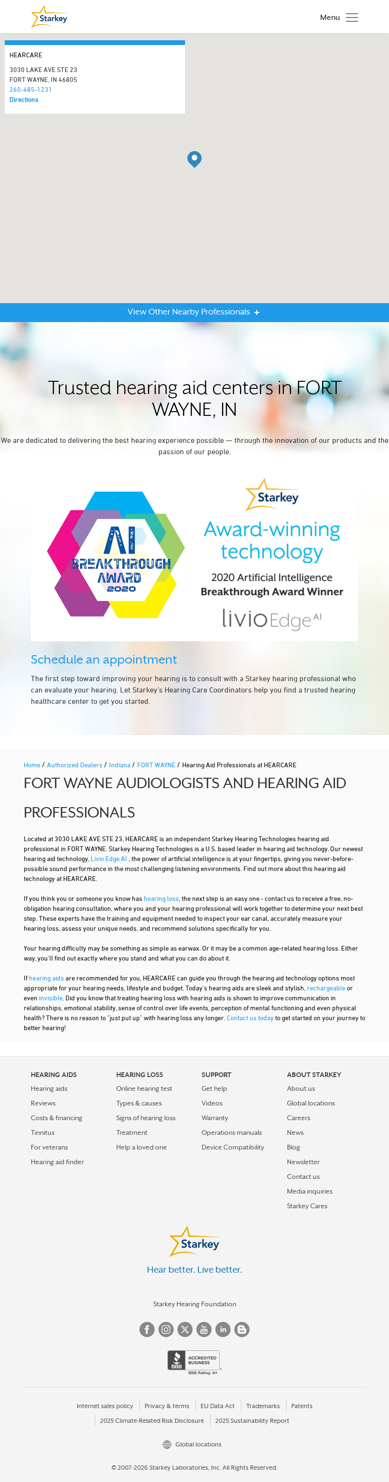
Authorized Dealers (75, 765)
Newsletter (303, 1162)
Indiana (120, 765)
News (295, 1132)
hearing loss (161, 898)
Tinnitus (43, 1132)
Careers (298, 1118)
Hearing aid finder (57, 1162)
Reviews (43, 1103)
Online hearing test (144, 1088)
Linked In (223, 1329)
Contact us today (250, 1018)
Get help (214, 1088)
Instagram (166, 1329)
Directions (23, 99)
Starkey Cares (307, 1206)
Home (33, 765)
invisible (51, 998)
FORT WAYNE (157, 765)
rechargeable (326, 988)
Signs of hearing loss (146, 1118)
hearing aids (46, 978)
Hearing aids (49, 1088)
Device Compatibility (233, 1147)
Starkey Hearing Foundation (194, 1304)
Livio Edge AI (110, 858)
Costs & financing (57, 1118)
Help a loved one (141, 1147)
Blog (293, 1147)
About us (301, 1088)
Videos (212, 1103)
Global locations (311, 1103)
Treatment (132, 1132)
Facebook (147, 1329)
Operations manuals (232, 1132)
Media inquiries (310, 1191)
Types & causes (139, 1103)
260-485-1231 (30, 89)
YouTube (204, 1329)
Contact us (303, 1176)
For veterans (49, 1147)
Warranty (215, 1118)
